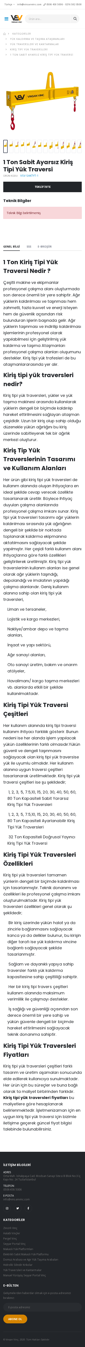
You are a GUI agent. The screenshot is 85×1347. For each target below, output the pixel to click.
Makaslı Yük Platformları (18, 1249)
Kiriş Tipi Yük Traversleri (29, 49)
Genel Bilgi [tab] (11, 246)
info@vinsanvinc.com (29, 4)
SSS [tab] (29, 246)
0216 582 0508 (73, 4)
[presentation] (9, 99)
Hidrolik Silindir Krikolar (18, 1264)
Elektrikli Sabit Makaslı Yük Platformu (26, 1254)
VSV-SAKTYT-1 (29, 176)
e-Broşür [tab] (45, 246)
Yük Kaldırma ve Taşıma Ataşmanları (37, 38)
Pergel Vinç (10, 1238)
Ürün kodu (10, 175)
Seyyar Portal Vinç (14, 1243)
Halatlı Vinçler (11, 1233)
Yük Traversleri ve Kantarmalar (34, 44)
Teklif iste (43, 187)
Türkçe (8, 4)
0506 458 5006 (54, 4)
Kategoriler (21, 33)
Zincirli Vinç (10, 1228)
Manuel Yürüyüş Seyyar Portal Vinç (24, 1275)
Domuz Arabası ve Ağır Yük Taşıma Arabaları (30, 1259)
